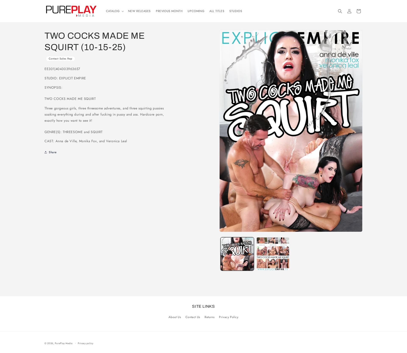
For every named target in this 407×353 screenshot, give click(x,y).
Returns (210, 317)
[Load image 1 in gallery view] (237, 254)
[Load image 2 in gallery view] (273, 254)
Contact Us (192, 317)
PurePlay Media (63, 343)
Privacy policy (85, 343)
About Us (175, 317)
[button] (114, 11)
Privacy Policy (228, 317)
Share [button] (53, 152)
